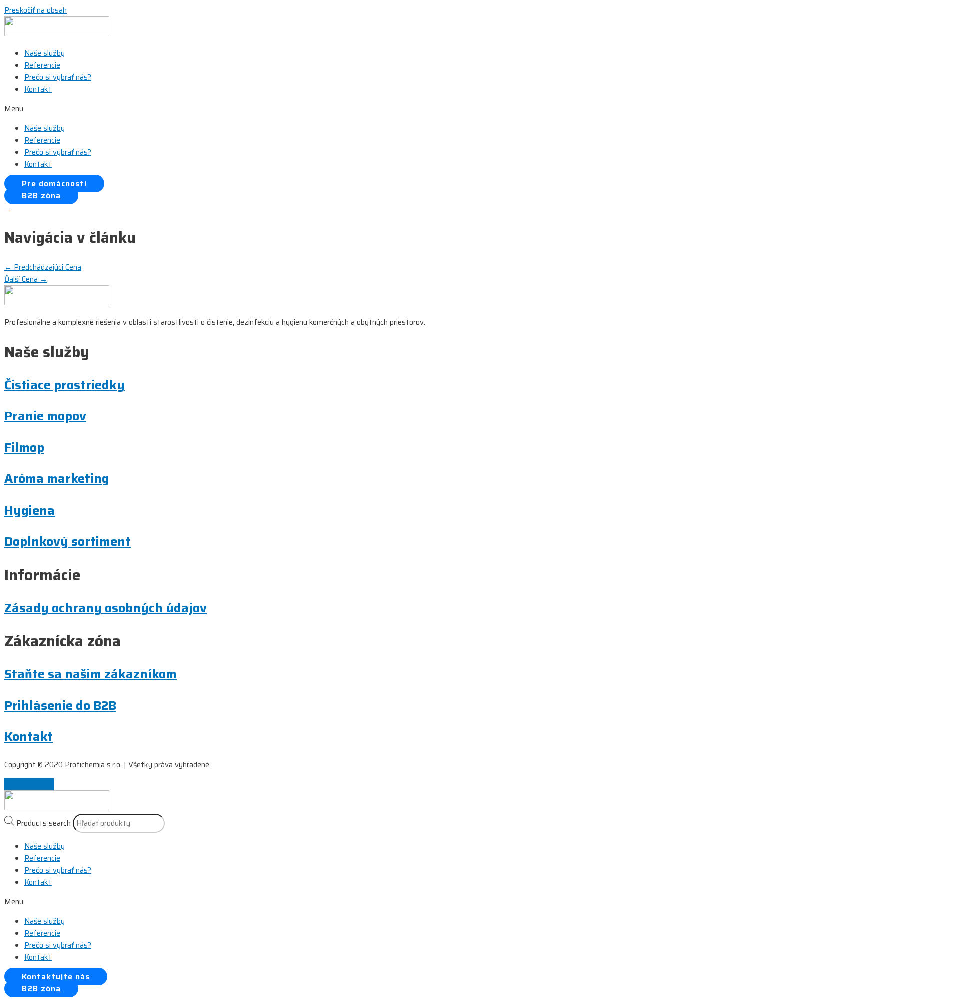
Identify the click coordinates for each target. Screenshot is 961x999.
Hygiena (29, 510)
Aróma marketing (56, 478)
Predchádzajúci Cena (42, 267)
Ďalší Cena (25, 279)
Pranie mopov (45, 416)
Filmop (24, 447)
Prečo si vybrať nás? (57, 77)
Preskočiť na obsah (35, 10)
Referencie (42, 65)
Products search (43, 823)
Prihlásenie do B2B (60, 705)
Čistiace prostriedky (64, 385)
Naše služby (44, 53)
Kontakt (38, 89)
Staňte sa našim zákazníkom (90, 674)
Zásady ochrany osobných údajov (105, 608)
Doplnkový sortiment (67, 541)
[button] (480, 109)
